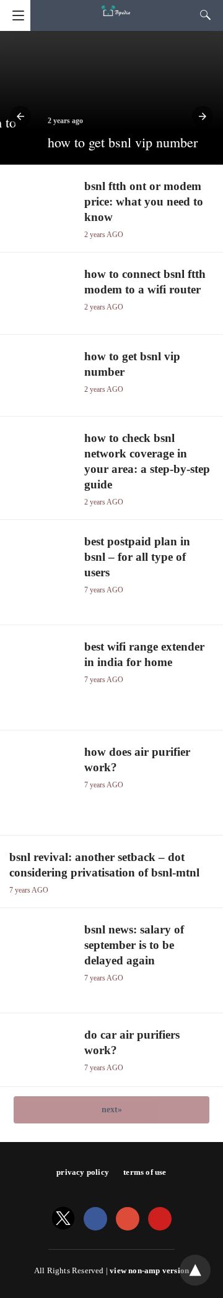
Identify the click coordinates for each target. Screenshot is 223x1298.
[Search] (202, 15)
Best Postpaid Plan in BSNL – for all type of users (137, 557)
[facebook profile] (95, 1219)
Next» (112, 1109)
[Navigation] (15, 15)
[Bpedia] (116, 5)
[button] (20, 116)
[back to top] (195, 1270)
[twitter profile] (63, 1219)
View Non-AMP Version (149, 1270)
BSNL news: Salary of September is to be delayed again (134, 945)
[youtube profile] (160, 1219)
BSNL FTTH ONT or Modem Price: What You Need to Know (143, 201)
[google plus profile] (127, 1219)
